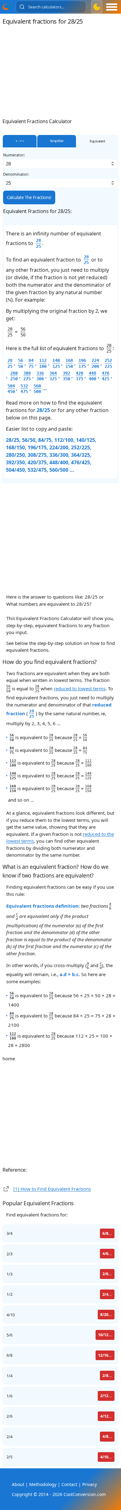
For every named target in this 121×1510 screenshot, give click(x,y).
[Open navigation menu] (112, 7)
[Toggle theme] (96, 7)
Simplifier (57, 140)
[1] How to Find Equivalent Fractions (52, 1189)
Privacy (89, 1484)
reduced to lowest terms (79, 688)
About (18, 1484)
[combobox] (51, 7)
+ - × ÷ (20, 140)
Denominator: (16, 174)
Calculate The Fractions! (29, 197)
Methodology (42, 1484)
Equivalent (97, 141)
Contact (69, 1484)
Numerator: (14, 155)
